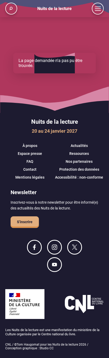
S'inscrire (25, 222)
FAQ (29, 161)
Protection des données (79, 169)
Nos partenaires (79, 161)
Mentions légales (29, 177)
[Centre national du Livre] (84, 304)
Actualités (79, 146)
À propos (29, 146)
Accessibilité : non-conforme (79, 177)
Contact (30, 169)
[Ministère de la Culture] (24, 304)
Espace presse (30, 153)
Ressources (79, 153)
